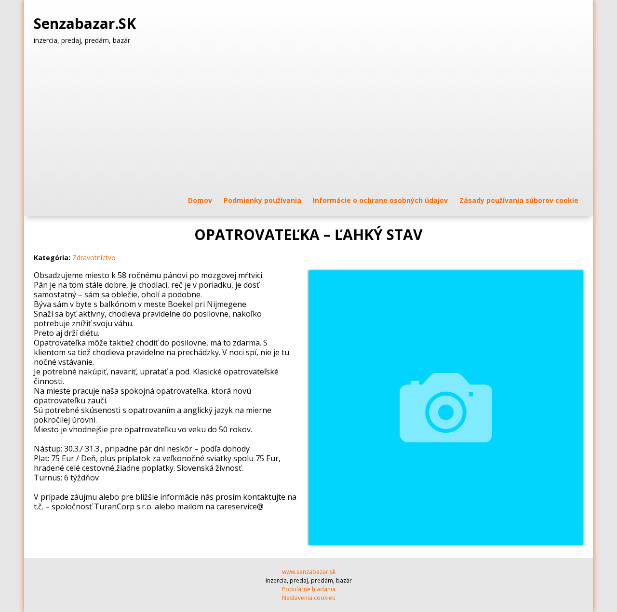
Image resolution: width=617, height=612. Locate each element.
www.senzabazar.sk (308, 572)
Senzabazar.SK (87, 23)
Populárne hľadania (308, 589)
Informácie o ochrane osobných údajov (380, 200)
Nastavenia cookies (308, 598)
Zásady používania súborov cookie (518, 200)
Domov (200, 200)
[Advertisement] (308, 120)
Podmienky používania (262, 200)
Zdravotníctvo (94, 257)
